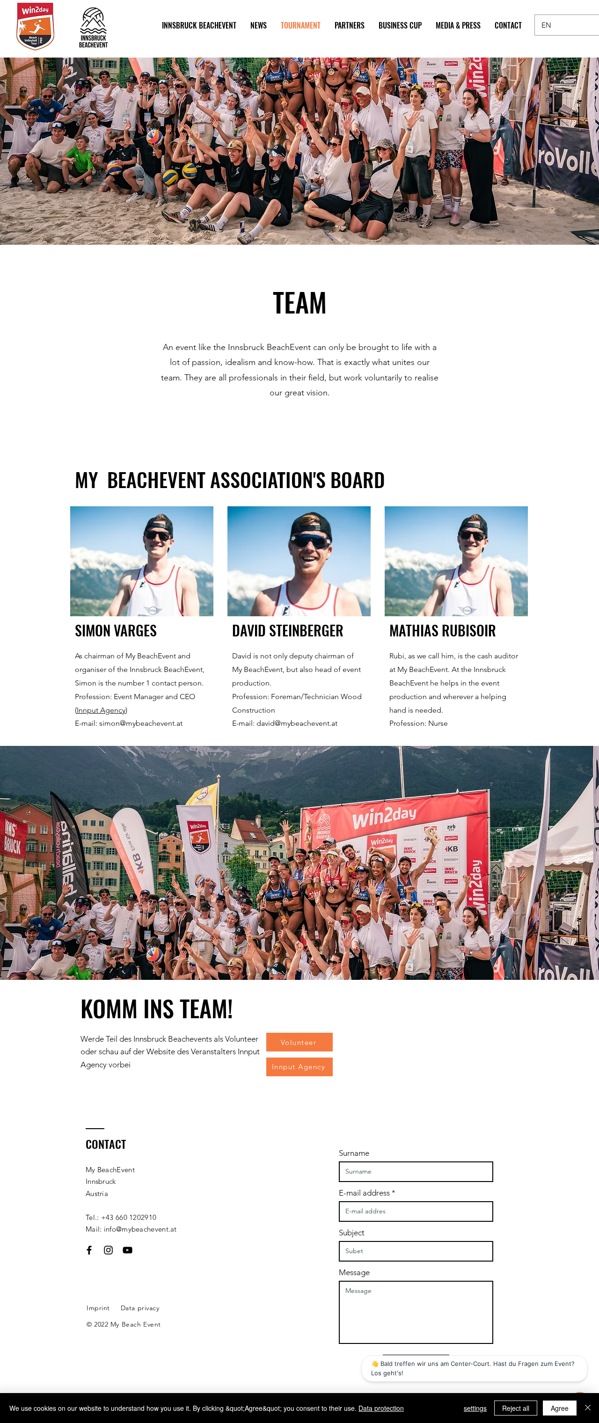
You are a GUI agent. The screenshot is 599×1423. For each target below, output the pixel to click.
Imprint (98, 1308)
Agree (560, 1408)
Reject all (515, 1408)
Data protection (381, 1408)
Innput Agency (101, 710)
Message (354, 1273)
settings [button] (475, 1408)
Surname (354, 1153)
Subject (352, 1233)
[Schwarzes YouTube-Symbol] (127, 1250)
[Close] (587, 1408)
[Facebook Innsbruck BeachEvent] (89, 1250)
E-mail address (364, 1193)
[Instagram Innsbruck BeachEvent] (108, 1250)
